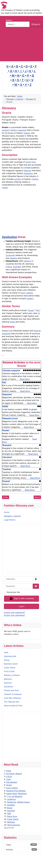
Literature (7, 457)
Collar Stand (12, 819)
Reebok (6, 481)
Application (9, 237)
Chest (8, 771)
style (33, 162)
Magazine (7, 394)
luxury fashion (26, 293)
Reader (6, 430)
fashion (14, 130)
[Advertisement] (21, 45)
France (9, 266)
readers (30, 298)
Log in (21, 606)
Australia (17, 266)
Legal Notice (9, 520)
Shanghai (7, 445)
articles (17, 179)
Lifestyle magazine (11, 370)
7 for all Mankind (14, 796)
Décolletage (11, 782)
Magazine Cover (10, 418)
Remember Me (13, 592)
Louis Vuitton (12, 788)
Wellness (11, 822)
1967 (9, 813)
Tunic (8, 779)
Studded (11, 805)
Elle (37, 310)
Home (6, 512)
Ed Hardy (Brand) (14, 773)
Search (9, 20)
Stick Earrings (13, 825)
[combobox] (18, 24)
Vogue (31, 310)
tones (12, 322)
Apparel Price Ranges (16, 791)
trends (5, 187)
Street (9, 785)
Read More (25, 379)
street (28, 162)
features (27, 170)
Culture (35, 179)
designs (13, 258)
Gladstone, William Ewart (18, 802)
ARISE (5, 406)
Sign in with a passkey (23, 598)
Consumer (10, 255)
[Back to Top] (39, 851)
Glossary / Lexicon (12, 516)
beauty (27, 133)
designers (28, 173)
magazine (22, 130)
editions (27, 261)
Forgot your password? (14, 612)
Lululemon (11, 799)
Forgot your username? (14, 615)
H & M (9, 776)
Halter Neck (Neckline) (16, 793)
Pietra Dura (12, 816)
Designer (11, 810)
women (5, 130)
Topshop (7, 469)
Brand (9, 808)
